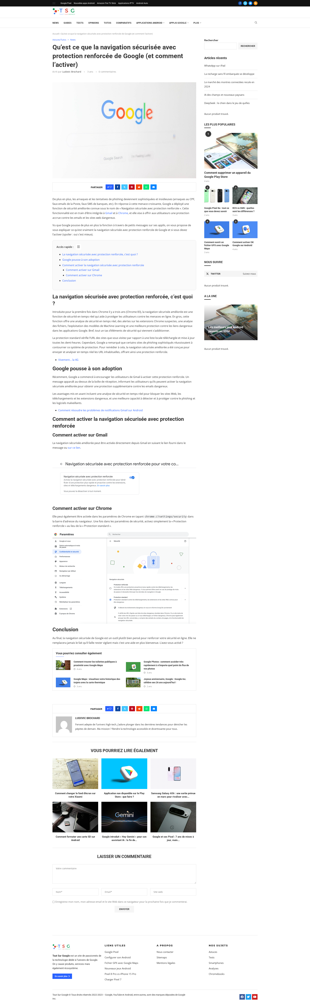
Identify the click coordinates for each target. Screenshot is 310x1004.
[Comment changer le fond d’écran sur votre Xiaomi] (75, 773)
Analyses (213, 968)
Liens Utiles (115, 945)
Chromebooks (216, 974)
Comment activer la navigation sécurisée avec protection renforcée (103, 265)
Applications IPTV (126, 3)
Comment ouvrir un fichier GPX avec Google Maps (216, 245)
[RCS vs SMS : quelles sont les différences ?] (245, 195)
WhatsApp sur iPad (214, 65)
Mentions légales (166, 963)
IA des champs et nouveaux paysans (224, 94)
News (55, 23)
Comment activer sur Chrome (84, 275)
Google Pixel (66, 3)
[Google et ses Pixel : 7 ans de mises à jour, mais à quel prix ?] (173, 817)
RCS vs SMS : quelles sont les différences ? (243, 210)
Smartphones (216, 963)
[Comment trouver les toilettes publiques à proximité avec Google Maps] (63, 665)
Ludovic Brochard (71, 71)
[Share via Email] (153, 187)
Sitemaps (162, 957)
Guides (68, 23)
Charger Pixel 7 (113, 979)
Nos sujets (218, 945)
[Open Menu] (53, 3)
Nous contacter (165, 952)
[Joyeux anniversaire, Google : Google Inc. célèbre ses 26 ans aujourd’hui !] (133, 682)
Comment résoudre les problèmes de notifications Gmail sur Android (100, 410)
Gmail (108, 213)
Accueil (55, 33)
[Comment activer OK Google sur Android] (245, 229)
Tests (79, 23)
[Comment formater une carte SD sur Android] (75, 817)
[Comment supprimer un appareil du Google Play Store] (231, 151)
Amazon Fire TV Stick (106, 3)
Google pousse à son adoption (81, 259)
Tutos (107, 23)
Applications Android (149, 23)
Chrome (123, 213)
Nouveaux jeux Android (118, 968)
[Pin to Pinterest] (132, 187)
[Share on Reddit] (139, 187)
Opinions (93, 23)
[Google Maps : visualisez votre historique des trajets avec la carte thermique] (63, 682)
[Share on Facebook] (117, 187)
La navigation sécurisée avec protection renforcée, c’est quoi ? (100, 254)
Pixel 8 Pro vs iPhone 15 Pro (120, 974)
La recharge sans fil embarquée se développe (229, 73)
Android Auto (142, 3)
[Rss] (256, 3)
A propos (165, 945)
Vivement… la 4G (68, 360)
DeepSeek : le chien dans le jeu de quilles (227, 103)
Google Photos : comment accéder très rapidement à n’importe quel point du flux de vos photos (166, 665)
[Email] (250, 3)
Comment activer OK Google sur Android (243, 244)
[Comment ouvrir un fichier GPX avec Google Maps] (216, 229)
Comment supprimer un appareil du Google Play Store (227, 174)
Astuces (213, 952)
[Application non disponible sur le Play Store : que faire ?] (124, 773)
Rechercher (211, 40)
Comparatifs (123, 23)
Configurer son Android (118, 957)
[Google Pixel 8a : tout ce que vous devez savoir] (216, 195)
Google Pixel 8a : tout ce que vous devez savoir (216, 210)
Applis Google (177, 23)
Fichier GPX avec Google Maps (121, 963)
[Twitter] (245, 3)
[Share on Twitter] (124, 187)
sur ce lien (73, 447)
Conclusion (69, 280)
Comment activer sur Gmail (82, 270)
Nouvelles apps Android (84, 3)
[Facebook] (240, 3)
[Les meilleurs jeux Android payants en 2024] (231, 322)
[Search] (256, 22)
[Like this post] (110, 187)
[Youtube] (255, 997)
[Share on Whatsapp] (146, 187)
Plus (196, 23)
